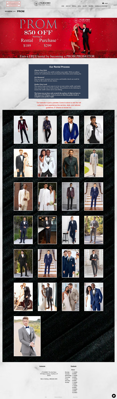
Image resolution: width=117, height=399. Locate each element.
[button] (74, 6)
